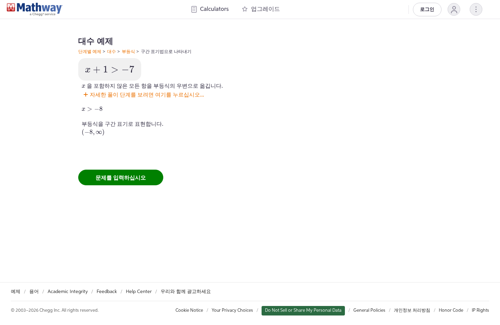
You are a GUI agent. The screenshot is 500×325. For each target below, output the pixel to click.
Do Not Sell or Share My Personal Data (303, 310)
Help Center (139, 291)
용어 (34, 291)
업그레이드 (265, 9)
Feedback (107, 291)
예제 (15, 291)
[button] (454, 9)
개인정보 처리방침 (412, 310)
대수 (111, 51)
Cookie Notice (189, 310)
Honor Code (451, 310)
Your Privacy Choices (232, 310)
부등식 (128, 51)
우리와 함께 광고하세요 (186, 291)
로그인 (427, 9)
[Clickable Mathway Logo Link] (35, 9)
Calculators (214, 9)
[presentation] (109, 69)
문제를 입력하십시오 (121, 177)
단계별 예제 (89, 51)
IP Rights (480, 310)
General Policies (369, 310)
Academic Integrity (68, 291)
